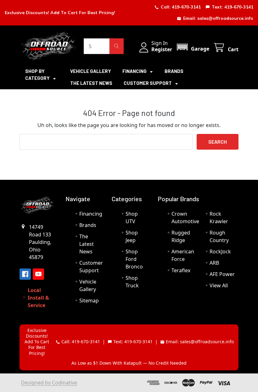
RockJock (220, 251)
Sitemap (89, 300)
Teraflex (180, 270)
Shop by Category (38, 74)
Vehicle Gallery (90, 71)
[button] (192, 46)
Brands (174, 71)
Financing (135, 71)
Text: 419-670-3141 (232, 7)
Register (161, 49)
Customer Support (148, 83)
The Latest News (91, 83)
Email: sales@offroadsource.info (218, 18)
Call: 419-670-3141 (181, 7)
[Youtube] (38, 274)
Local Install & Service (38, 298)
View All (219, 285)
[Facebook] (25, 274)
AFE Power (222, 274)
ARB (214, 262)
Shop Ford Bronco (134, 259)
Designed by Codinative (49, 382)
